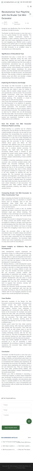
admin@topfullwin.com (10, 2)
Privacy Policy (21, 468)
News (29, 437)
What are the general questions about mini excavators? (25, 449)
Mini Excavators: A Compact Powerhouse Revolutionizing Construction (9, 449)
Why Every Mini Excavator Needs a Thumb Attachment (25, 442)
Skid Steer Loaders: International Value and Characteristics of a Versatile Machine (9, 446)
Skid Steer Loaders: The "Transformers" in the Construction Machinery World (25, 446)
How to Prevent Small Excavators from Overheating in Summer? (12, 442)
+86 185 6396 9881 (26, 2)
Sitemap (13, 468)
